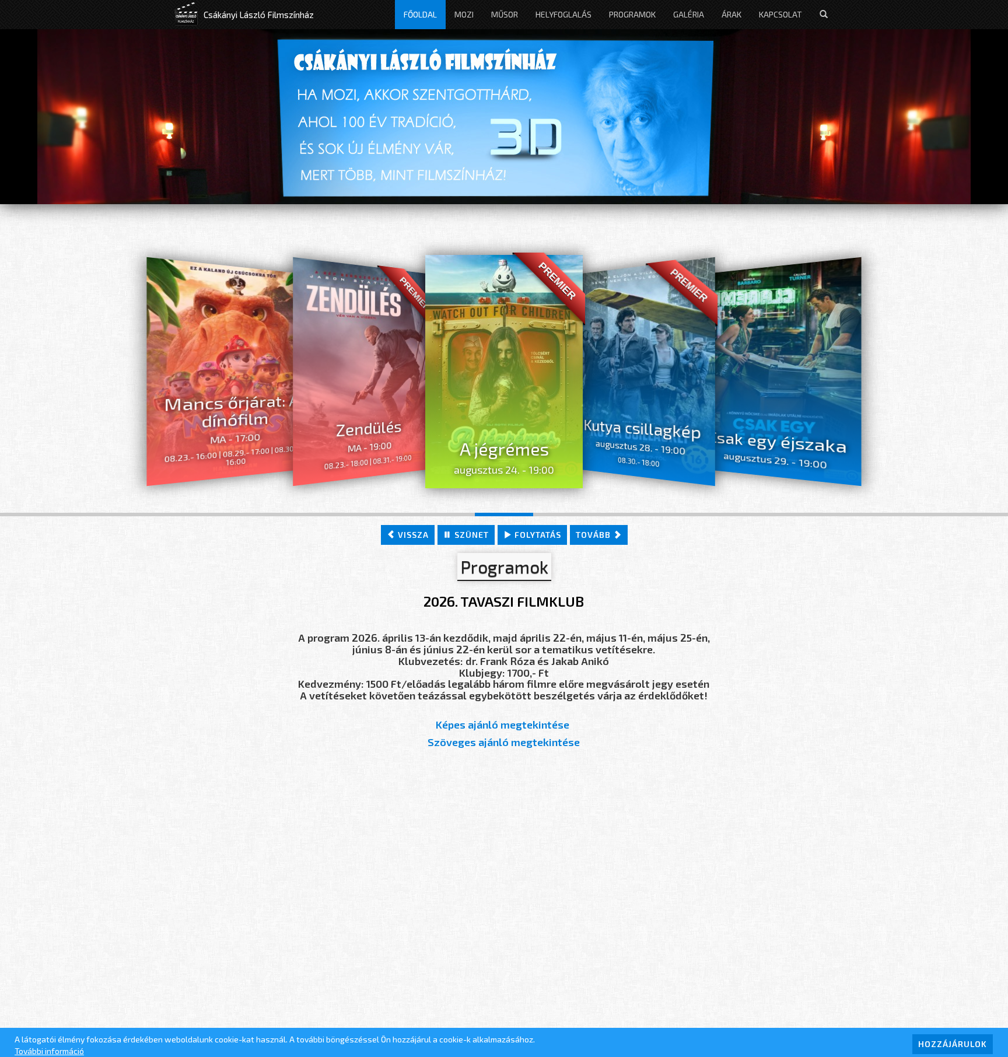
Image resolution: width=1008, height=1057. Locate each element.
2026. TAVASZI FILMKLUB (504, 601)
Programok (632, 14)
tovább (594, 535)
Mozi (464, 14)
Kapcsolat (780, 14)
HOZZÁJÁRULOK (952, 1044)
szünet (470, 535)
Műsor (504, 14)
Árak (731, 14)
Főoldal (420, 14)
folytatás (536, 535)
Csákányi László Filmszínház (259, 14)
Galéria (688, 14)
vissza (412, 535)
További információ (49, 1051)
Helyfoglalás (564, 14)
